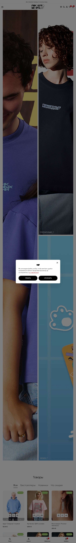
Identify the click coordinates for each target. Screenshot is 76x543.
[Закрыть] (57, 262)
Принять (28, 278)
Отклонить (48, 278)
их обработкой (34, 272)
